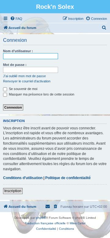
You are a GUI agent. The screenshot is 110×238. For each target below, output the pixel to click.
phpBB (41, 217)
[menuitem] (16, 18)
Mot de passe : (15, 65)
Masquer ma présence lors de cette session (41, 94)
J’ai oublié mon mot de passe (24, 76)
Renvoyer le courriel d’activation (26, 81)
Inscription (12, 191)
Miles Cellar (78, 223)
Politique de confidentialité (68, 178)
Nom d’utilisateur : (18, 51)
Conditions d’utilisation (22, 178)
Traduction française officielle (45, 223)
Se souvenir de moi (22, 89)
